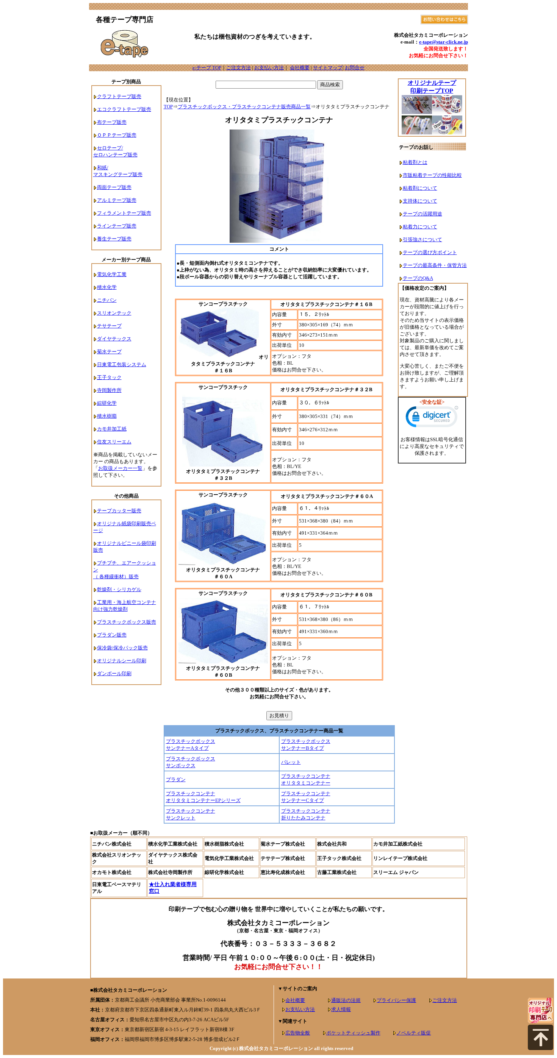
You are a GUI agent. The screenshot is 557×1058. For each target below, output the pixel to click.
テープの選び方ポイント (430, 252)
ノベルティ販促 (413, 1033)
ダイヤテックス (114, 339)
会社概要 (300, 67)
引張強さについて (422, 239)
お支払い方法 (269, 67)
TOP (168, 106)
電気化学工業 (112, 274)
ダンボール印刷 (114, 673)
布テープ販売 (112, 122)
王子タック (109, 377)
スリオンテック (114, 313)
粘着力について (420, 226)
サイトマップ (328, 67)
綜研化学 (107, 403)
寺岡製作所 (109, 390)
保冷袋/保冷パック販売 (122, 648)
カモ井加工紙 (112, 429)
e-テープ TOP (206, 67)
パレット (291, 762)
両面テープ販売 (114, 187)
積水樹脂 (107, 416)
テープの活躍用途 (422, 214)
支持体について (420, 201)
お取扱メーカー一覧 (120, 468)
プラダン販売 (112, 635)
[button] (431, 418)
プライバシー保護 (396, 1000)
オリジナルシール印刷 (121, 660)
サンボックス (181, 765)
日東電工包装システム (121, 364)
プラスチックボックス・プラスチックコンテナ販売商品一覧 (244, 106)
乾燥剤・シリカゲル (119, 589)
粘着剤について (420, 188)
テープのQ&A (418, 278)
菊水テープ (109, 351)
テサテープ (109, 326)
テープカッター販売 (119, 510)
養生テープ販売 (114, 239)
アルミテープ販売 (116, 200)
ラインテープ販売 (116, 226)
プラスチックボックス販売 (126, 622)
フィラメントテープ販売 (124, 213)
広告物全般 (297, 1033)
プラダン (176, 779)
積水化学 (107, 287)
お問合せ (355, 67)
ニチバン (107, 300)
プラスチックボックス (190, 741)
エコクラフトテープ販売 (124, 109)
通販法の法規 (346, 1000)
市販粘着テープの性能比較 (432, 175)
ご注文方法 (238, 67)
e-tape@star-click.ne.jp (443, 42)
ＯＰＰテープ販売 (116, 135)
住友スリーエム (114, 442)
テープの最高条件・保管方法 (435, 265)
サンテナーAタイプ (187, 748)
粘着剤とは (415, 162)
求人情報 (341, 1009)
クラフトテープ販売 (119, 96)
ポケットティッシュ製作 (353, 1033)
